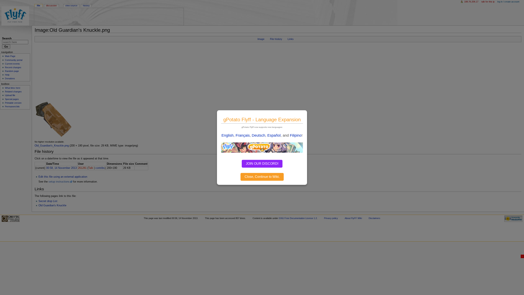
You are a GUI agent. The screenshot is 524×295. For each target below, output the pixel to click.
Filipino (296, 135)
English (227, 135)
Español (274, 135)
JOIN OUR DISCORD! (262, 163)
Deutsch (258, 135)
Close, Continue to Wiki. (262, 176)
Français (243, 135)
